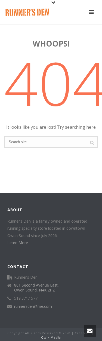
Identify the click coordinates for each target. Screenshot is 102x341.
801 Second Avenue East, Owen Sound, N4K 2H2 (36, 288)
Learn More (17, 242)
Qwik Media (51, 337)
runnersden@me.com (33, 306)
